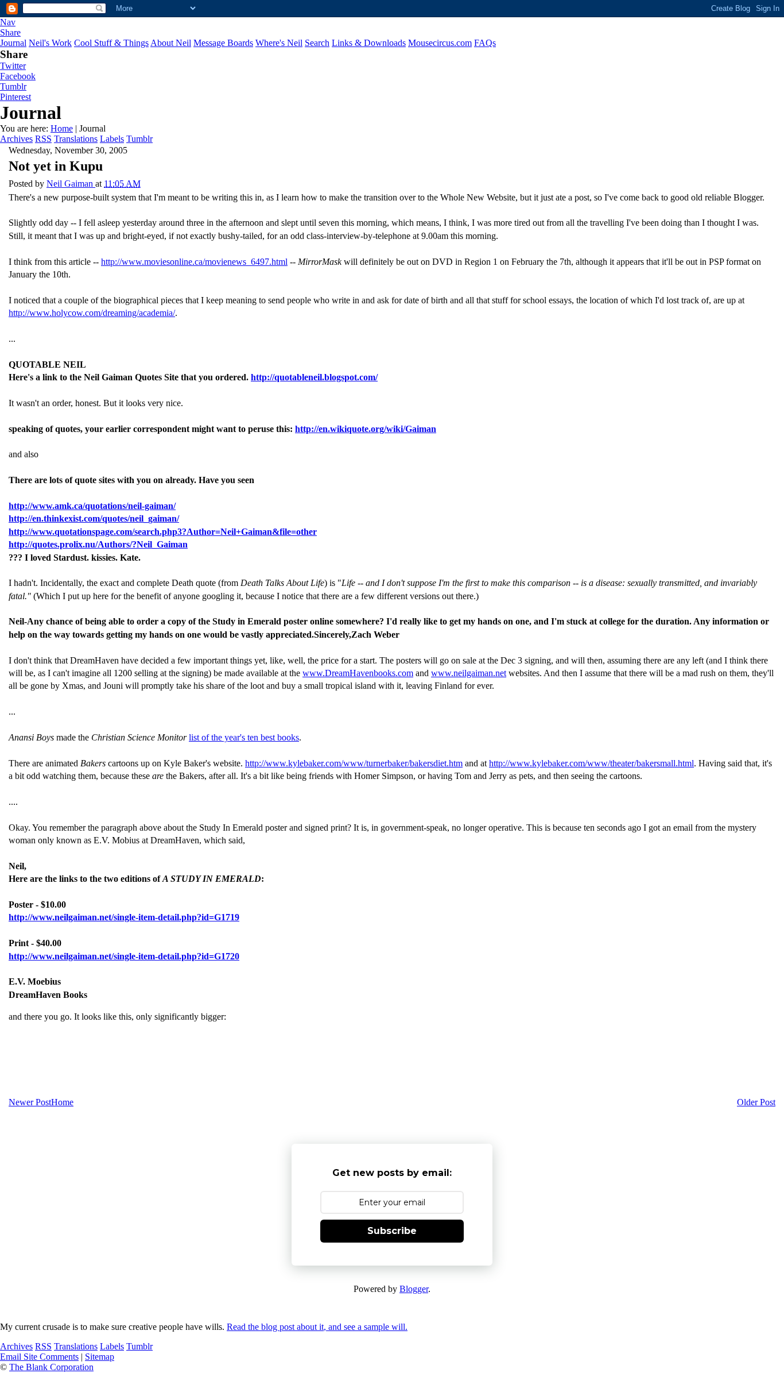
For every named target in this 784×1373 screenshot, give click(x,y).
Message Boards (223, 43)
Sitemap (99, 1357)
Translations (76, 139)
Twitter (13, 66)
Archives (16, 139)
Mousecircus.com (440, 43)
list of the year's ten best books (244, 737)
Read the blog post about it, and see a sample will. (317, 1327)
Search (317, 43)
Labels (112, 139)
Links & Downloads (369, 43)
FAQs (485, 43)
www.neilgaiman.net (468, 673)
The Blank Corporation (51, 1367)
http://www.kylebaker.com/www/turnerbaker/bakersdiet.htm (354, 763)
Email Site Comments (39, 1357)
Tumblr (13, 86)
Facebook (18, 76)
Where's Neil (278, 43)
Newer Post (30, 1102)
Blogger (413, 1289)
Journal (13, 43)
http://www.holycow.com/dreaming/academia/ (92, 313)
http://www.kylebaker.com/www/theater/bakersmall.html (591, 763)
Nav (7, 22)
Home (62, 128)
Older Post (756, 1102)
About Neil (170, 43)
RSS (43, 139)
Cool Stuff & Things (111, 43)
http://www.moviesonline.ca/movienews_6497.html (194, 262)
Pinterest (15, 97)
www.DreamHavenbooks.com (357, 673)
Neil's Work (50, 43)
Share (10, 32)
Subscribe (392, 1230)
